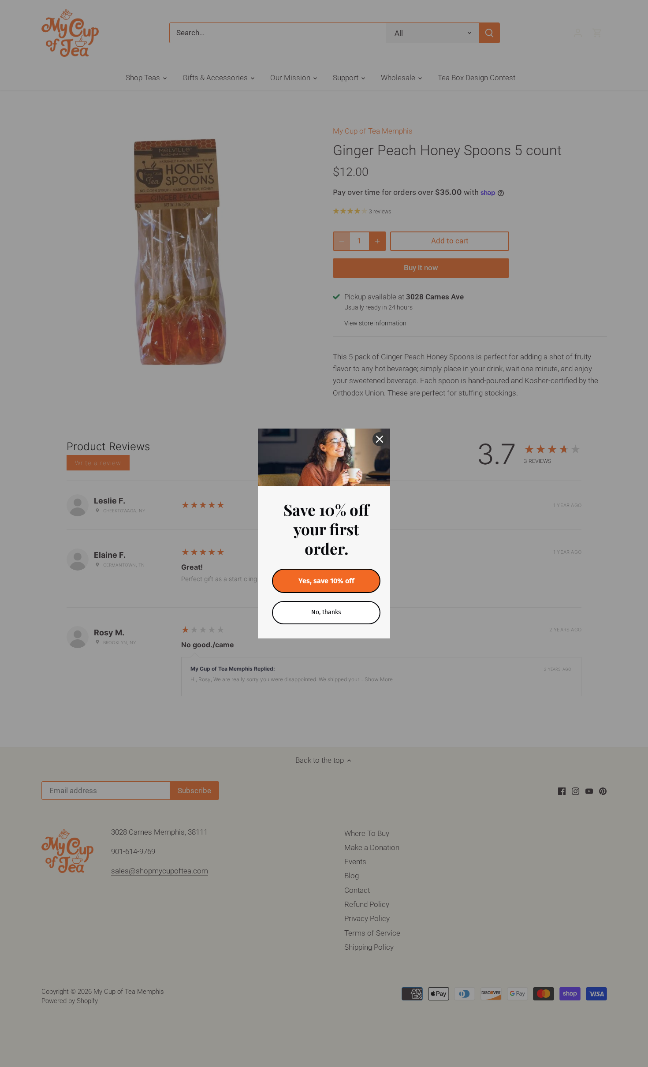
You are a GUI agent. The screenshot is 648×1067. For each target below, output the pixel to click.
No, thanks (326, 612)
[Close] (379, 439)
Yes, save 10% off (326, 581)
